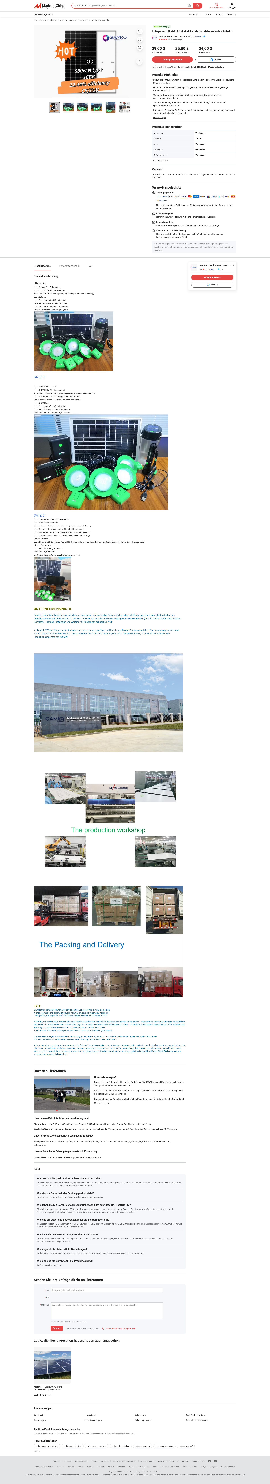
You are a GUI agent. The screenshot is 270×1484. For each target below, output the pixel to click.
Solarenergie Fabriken (96, 1446)
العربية (164, 1466)
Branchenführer (198, 1461)
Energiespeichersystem (78, 20)
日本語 (80, 1466)
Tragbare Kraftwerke (100, 20)
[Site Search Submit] (197, 6)
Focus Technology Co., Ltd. (133, 1472)
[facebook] (209, 1461)
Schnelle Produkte (147, 1461)
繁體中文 (71, 1466)
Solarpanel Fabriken (72, 1446)
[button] (189, 5)
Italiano (132, 1466)
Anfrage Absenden (172, 59)
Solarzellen (139, 1415)
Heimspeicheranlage (164, 1446)
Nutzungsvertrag (81, 1461)
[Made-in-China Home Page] (49, 6)
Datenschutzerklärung (100, 1461)
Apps (218, 14)
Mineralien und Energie (55, 20)
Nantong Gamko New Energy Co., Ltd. (175, 36)
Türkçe (203, 1466)
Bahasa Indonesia (228, 1466)
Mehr (36, 1451)
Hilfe (207, 14)
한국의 (155, 1466)
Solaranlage (39, 1420)
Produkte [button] (79, 5)
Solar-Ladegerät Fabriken (47, 1446)
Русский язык (144, 1466)
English (50, 1466)
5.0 (203, 269)
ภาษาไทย (193, 1466)
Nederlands (174, 1466)
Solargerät (38, 1415)
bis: (47, 1297)
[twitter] (215, 1461)
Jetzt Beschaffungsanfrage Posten (119, 1328)
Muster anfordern (216, 67)
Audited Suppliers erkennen (168, 1461)
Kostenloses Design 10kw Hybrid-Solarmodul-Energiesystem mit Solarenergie (48, 1389)
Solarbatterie (90, 1415)
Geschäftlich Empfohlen (196, 1420)
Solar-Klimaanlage (92, 1420)
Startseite (38, 20)
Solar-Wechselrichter (194, 1415)
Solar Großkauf (186, 1446)
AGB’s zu (241, 1474)
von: (47, 1290)
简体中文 (60, 1466)
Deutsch (111, 1466)
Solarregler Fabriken (120, 1446)
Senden (56, 1328)
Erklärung (67, 1461)
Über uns (57, 1461)
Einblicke (185, 1461)
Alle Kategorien (44, 14)
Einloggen (232, 7)
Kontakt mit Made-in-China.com (124, 1461)
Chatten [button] (218, 59)
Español (101, 1466)
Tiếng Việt (213, 1466)
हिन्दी (184, 1466)
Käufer (192, 14)
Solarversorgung (142, 1446)
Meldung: (45, 1304)
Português (121, 1466)
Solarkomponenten (143, 1420)
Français (90, 1466)
